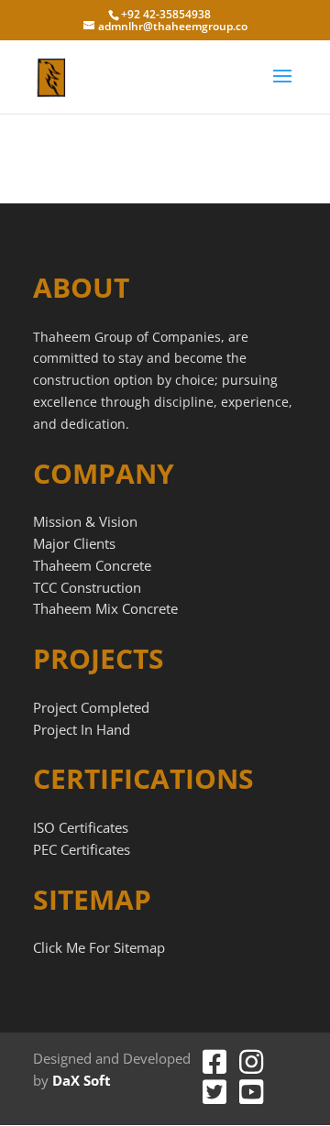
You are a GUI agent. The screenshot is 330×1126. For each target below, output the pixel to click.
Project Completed (91, 707)
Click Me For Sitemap (99, 947)
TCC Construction (87, 587)
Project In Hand (81, 729)
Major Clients (74, 543)
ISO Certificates (80, 827)
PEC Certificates (81, 849)
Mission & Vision (85, 521)
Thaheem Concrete (92, 565)
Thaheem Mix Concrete (105, 608)
